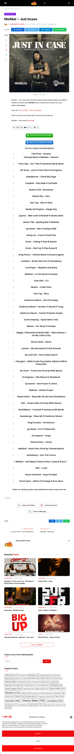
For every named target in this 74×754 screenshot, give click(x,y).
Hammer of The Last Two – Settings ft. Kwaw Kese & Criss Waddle (19, 582)
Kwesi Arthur (57, 689)
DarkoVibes (33, 678)
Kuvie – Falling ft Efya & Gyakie (41, 241)
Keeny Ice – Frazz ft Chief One (41, 235)
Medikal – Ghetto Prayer (41, 390)
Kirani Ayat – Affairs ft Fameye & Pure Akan (41, 481)
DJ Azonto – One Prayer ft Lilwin (41, 383)
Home (6, 8)
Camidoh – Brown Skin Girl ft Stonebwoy (41, 261)
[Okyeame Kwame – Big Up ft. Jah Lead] (20, 623)
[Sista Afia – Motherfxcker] (20, 596)
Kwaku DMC (28, 689)
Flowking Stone (24, 682)
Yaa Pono (60, 705)
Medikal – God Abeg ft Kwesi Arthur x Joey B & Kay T (41, 461)
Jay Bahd (44, 682)
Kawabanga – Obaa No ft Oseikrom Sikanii (41, 416)
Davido (45, 678)
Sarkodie (12, 701)
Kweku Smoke (41, 689)
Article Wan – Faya (45, 581)
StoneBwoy (55, 701)
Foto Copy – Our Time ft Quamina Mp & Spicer (41, 163)
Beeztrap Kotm (46, 675)
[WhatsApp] (6, 60)
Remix (50, 696)
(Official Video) (12, 675)
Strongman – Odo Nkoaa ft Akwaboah (41, 377)
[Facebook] (6, 40)
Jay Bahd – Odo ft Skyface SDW (41, 228)
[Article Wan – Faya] (54, 567)
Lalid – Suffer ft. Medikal (47, 610)
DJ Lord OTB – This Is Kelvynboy (30, 110)
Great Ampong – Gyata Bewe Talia (41, 319)
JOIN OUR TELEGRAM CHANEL (40, 142)
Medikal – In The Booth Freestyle (41, 274)
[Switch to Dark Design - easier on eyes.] (44, 3)
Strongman (11, 705)
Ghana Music (10, 14)
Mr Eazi (26, 693)
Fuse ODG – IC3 (41, 280)
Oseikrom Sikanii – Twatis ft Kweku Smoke (41, 313)
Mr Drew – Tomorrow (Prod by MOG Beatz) (41, 370)
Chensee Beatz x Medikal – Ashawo (41, 157)
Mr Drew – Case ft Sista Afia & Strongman (41, 170)
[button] (71, 717)
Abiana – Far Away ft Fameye (41, 326)
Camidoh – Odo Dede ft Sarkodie (41, 183)
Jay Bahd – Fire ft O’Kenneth (41, 429)
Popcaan (19, 696)
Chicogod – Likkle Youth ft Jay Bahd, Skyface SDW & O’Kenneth (41, 362)
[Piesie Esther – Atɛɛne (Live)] (54, 623)
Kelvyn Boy (10, 685)
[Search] (69, 3)
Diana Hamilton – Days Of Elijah (41, 474)
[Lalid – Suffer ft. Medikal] (54, 596)
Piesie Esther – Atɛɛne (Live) (49, 637)
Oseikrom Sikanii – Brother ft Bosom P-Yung (41, 306)
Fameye (10, 682)
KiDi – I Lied (41, 468)
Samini (59, 696)
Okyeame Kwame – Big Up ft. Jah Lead (18, 637)
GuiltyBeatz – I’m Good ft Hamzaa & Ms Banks (41, 409)
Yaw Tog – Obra (41, 293)
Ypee (8, 708)
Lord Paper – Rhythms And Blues (41, 267)
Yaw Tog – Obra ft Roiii (41, 202)
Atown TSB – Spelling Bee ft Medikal (41, 222)
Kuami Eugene (13, 689)
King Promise (31, 685)
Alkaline (24, 675)
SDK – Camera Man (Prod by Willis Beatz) (41, 403)
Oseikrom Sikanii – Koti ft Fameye (41, 300)
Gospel (40, 634)
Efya (60, 678)
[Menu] (5, 3)
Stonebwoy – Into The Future (41, 455)
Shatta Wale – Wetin (41, 341)
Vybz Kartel (35, 705)
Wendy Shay (49, 705)
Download (30, 120)
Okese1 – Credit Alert (41, 287)
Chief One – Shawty (41, 153)
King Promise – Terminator (41, 422)
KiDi (20, 685)
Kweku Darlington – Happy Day (41, 209)
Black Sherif (9, 678)
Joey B (54, 682)
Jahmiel (35, 682)
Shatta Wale (33, 700)
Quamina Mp (31, 696)
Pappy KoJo (9, 696)
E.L (53, 678)
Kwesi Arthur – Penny (41, 442)
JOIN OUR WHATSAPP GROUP (40, 135)
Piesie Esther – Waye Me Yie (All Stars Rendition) (41, 396)
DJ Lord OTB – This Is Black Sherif (41, 354)
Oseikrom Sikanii (46, 693)
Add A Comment (37, 645)
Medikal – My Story (47, 532)
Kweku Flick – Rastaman (41, 189)
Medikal (12, 692)
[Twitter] (6, 45)
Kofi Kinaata (43, 685)
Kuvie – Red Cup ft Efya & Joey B (41, 248)
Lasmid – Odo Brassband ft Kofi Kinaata (41, 348)
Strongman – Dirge (41, 435)
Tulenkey (23, 705)
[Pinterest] (6, 50)
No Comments (42, 24)
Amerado (34, 675)
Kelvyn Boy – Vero (41, 196)
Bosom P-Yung (21, 678)
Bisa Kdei (56, 675)
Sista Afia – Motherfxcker (14, 610)
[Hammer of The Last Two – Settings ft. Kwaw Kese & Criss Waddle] (20, 567)
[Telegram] (6, 55)
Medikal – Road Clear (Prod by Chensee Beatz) (41, 448)
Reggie (42, 696)
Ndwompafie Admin (17, 24)
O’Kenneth (59, 693)
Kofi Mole (56, 685)
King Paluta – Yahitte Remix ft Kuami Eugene (41, 254)
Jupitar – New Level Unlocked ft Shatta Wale (41, 215)
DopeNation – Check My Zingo (41, 176)
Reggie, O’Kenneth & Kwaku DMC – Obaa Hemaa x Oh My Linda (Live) (41, 334)
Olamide (36, 693)
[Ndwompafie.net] (34, 3)
